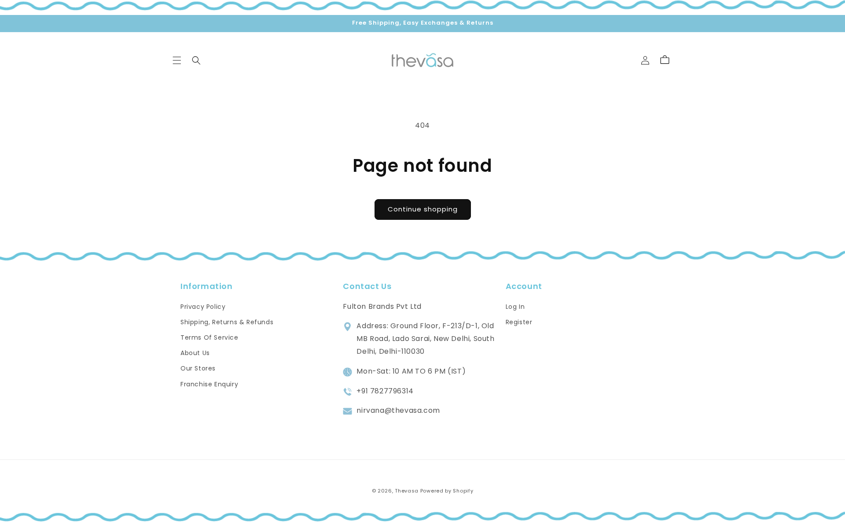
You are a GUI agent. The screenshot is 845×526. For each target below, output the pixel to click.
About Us (195, 352)
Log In (515, 306)
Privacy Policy (202, 306)
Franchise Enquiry (209, 384)
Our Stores (198, 368)
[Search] (196, 60)
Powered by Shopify (447, 490)
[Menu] (177, 60)
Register (519, 322)
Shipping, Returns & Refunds (226, 322)
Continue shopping (423, 209)
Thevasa (407, 490)
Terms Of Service (209, 337)
